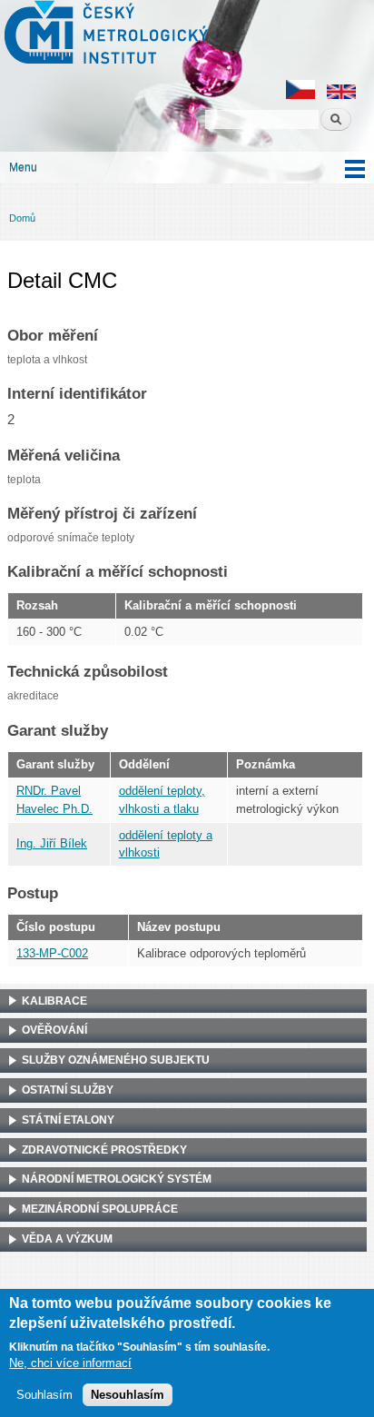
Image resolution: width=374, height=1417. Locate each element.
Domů (22, 218)
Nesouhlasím (127, 1395)
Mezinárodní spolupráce (100, 1209)
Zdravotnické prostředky (104, 1150)
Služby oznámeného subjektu (116, 1060)
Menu (23, 167)
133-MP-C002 (52, 953)
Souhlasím (44, 1395)
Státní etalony (68, 1120)
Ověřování (54, 1030)
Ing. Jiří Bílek (51, 843)
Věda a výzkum (67, 1239)
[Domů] (104, 34)
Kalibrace (54, 1001)
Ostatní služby (67, 1090)
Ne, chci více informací (70, 1363)
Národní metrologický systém (117, 1179)
